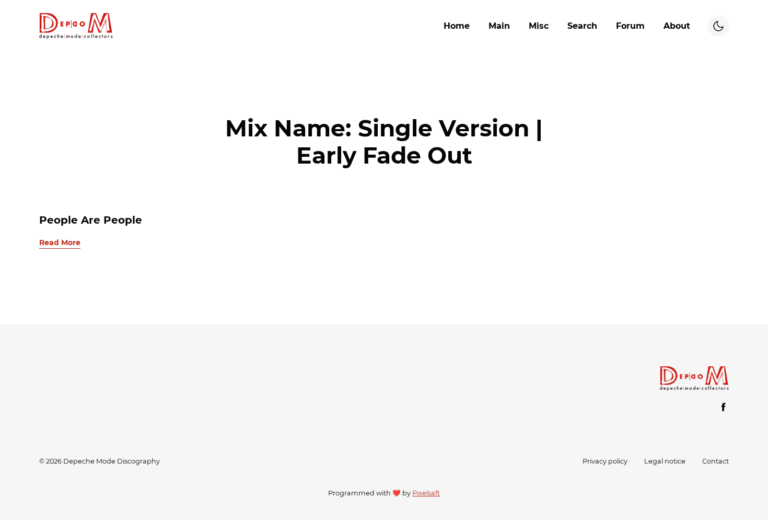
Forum (630, 26)
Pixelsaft (426, 493)
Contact (715, 461)
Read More (59, 242)
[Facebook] (723, 407)
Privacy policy (605, 461)
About (677, 26)
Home (457, 26)
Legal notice (664, 461)
